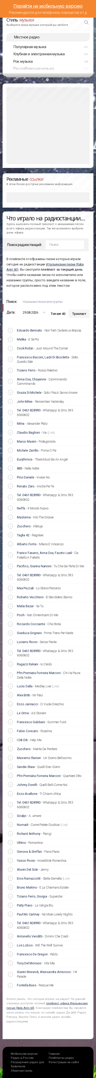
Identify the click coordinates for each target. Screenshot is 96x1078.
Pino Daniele (25, 477)
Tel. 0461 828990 (28, 410)
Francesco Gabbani (31, 722)
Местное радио (26, 37)
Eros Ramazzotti (28, 878)
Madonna (24, 517)
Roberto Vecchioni (30, 597)
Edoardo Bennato (29, 330)
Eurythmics (25, 459)
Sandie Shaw (26, 767)
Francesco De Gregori (32, 954)
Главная (54, 1053)
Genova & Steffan (29, 851)
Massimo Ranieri (29, 758)
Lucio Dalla (25, 686)
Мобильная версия (24, 1053)
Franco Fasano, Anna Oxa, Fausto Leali (44, 553)
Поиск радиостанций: (24, 245)
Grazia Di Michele (29, 392)
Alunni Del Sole (27, 869)
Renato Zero (26, 486)
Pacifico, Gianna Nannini (34, 566)
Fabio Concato (27, 731)
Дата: (10, 312)
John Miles (25, 401)
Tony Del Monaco (29, 963)
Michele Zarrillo (28, 450)
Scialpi (21, 816)
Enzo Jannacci (27, 704)
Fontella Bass (26, 985)
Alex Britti (23, 695)
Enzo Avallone (27, 794)
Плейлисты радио (61, 1058)
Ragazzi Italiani (27, 664)
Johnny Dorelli (27, 785)
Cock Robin (25, 348)
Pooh (20, 615)
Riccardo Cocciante (31, 624)
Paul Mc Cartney (28, 914)
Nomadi (22, 825)
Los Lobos (25, 945)
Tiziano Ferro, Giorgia (32, 896)
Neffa (21, 508)
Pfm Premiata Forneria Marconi (38, 673)
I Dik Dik (22, 740)
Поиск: (11, 302)
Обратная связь (22, 1070)
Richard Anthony (28, 834)
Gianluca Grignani (29, 633)
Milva (20, 423)
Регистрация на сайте (64, 1062)
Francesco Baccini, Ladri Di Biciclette (43, 357)
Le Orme (23, 713)
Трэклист (79, 314)
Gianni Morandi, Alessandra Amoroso (44, 972)
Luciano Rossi (27, 642)
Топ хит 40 (58, 314)
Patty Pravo (25, 905)
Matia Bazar (25, 606)
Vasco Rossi (26, 860)
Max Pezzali (25, 588)
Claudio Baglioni (28, 432)
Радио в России (22, 1058)
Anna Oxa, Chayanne (31, 379)
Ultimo (21, 843)
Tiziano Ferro (26, 370)
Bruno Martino (27, 887)
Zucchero (23, 526)
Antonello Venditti (29, 936)
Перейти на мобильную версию (48, 6)
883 (19, 468)
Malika (21, 339)
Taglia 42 (23, 535)
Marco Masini (26, 441)
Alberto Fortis (26, 544)
